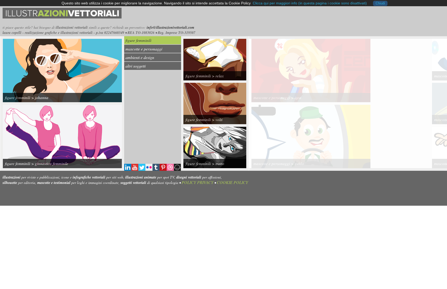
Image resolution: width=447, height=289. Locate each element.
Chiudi (380, 3)
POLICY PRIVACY (197, 182)
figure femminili (138, 40)
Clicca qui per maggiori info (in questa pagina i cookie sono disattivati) (310, 3)
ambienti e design (139, 57)
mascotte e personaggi (143, 48)
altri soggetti (135, 66)
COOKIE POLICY (232, 182)
